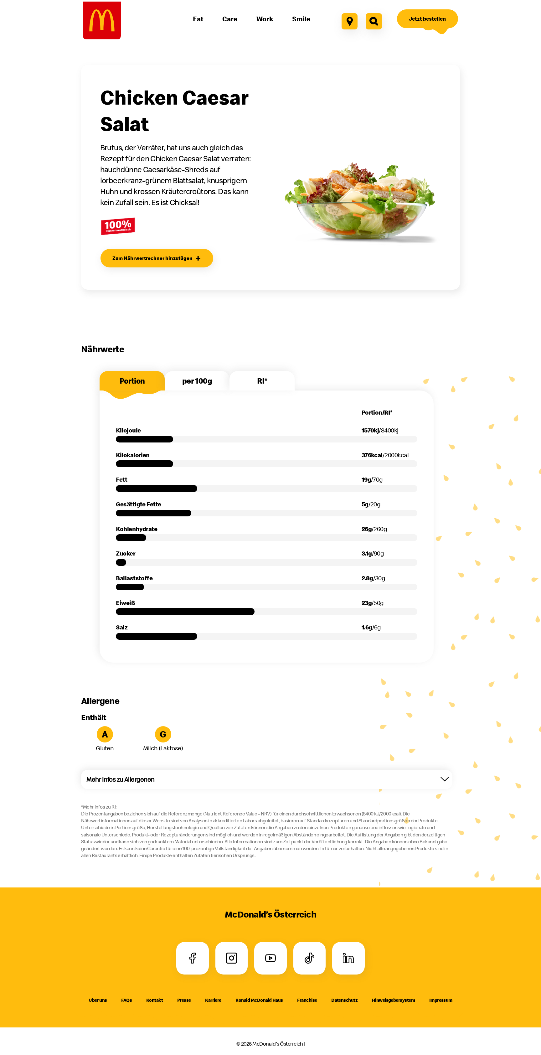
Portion (132, 381)
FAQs (126, 1000)
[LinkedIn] (348, 958)
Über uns (98, 1000)
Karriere (213, 1000)
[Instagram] (231, 958)
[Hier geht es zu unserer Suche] (374, 21)
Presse (184, 1000)
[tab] (132, 380)
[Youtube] (271, 958)
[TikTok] (309, 958)
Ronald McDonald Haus (259, 1000)
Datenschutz (344, 1000)
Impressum (440, 1000)
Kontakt (154, 1000)
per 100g (197, 381)
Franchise (307, 1000)
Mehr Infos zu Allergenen (120, 779)
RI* (262, 381)
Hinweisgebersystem (393, 1000)
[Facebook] (193, 958)
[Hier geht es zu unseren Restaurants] (350, 21)
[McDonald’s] (102, 20)
